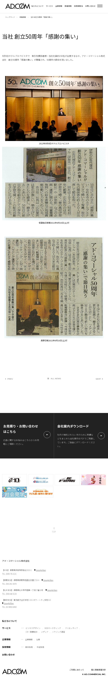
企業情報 (58, 6)
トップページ (10, 17)
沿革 (38, 639)
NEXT (98, 379)
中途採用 (40, 647)
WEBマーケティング (53, 628)
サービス (49, 6)
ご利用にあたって (76, 669)
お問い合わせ (90, 6)
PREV (10, 379)
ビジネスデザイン (33, 628)
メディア (44, 631)
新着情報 (68, 6)
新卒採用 (29, 647)
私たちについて (37, 6)
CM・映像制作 (31, 631)
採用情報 (6, 647)
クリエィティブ (71, 628)
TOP (54, 531)
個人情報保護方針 (98, 669)
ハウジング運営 (58, 631)
